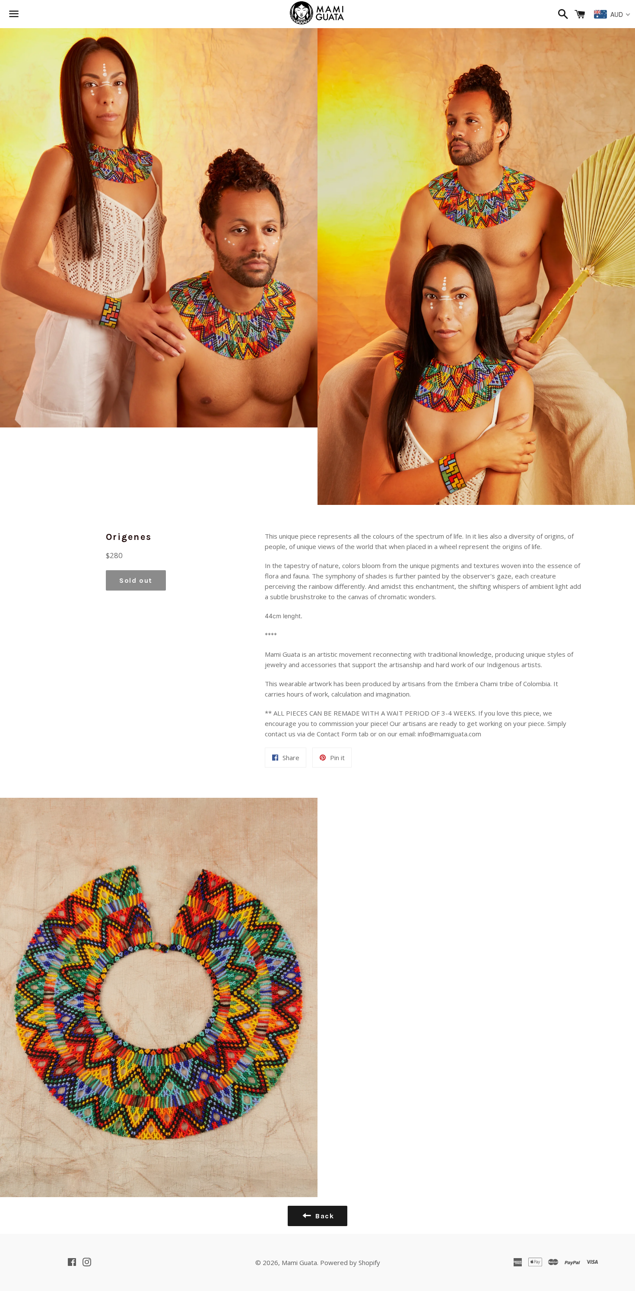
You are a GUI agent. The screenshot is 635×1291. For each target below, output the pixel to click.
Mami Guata (299, 1262)
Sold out (135, 580)
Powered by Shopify (350, 1262)
